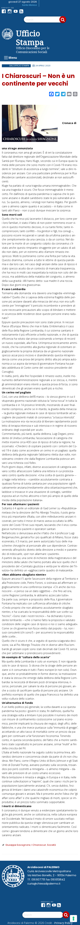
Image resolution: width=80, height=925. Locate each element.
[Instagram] (10, 11)
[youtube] (16, 11)
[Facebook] (4, 11)
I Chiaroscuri (38, 844)
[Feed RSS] (22, 11)
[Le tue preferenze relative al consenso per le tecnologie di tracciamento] (73, 918)
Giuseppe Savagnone (17, 844)
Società (51, 844)
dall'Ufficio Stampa (19, 65)
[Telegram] (28, 11)
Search (62, 19)
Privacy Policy (63, 923)
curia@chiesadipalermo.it (43, 883)
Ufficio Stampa (30, 37)
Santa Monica (29, 5)
